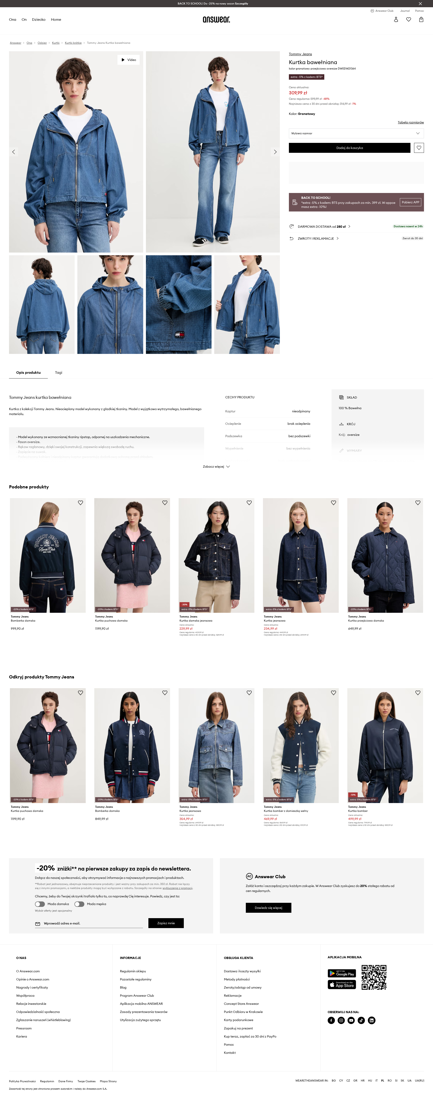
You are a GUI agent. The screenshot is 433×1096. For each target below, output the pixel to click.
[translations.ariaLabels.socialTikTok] (361, 1020)
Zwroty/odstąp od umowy (243, 987)
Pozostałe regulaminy (136, 979)
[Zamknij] (420, 3)
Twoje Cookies (87, 1081)
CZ (348, 1080)
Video (131, 60)
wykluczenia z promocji (177, 888)
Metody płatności (237, 979)
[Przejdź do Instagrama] (341, 1020)
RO (390, 1080)
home (56, 19)
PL (382, 1080)
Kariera (21, 1036)
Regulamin (47, 1081)
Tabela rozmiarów (411, 122)
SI (396, 1080)
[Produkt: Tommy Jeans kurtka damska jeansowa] (216, 555)
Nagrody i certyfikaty (32, 987)
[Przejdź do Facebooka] (331, 1020)
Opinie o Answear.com (32, 979)
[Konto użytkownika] (396, 19)
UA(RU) (419, 1080)
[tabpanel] (216, 424)
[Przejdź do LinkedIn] (371, 1020)
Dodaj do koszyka (349, 148)
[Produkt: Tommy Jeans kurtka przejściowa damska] (385, 555)
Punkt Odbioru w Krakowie (243, 1012)
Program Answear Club (137, 996)
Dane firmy (65, 1081)
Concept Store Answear (241, 1004)
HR (363, 1080)
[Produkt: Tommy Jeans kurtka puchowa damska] (132, 555)
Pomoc (229, 1045)
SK (402, 1080)
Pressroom (24, 1028)
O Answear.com (28, 971)
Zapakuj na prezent (238, 1028)
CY (341, 1080)
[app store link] (342, 984)
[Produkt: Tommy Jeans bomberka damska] (48, 555)
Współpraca (25, 996)
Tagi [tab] (58, 372)
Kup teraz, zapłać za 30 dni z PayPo (250, 1036)
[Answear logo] (216, 19)
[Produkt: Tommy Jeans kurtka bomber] (385, 745)
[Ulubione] (408, 19)
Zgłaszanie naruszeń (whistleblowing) (43, 1020)
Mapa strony (108, 1081)
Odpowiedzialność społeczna (38, 1012)
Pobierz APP (410, 202)
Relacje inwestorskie (31, 1004)
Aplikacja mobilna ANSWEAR (141, 1004)
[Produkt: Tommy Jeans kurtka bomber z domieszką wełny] (301, 745)
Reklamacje (233, 996)
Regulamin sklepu (133, 971)
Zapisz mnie (166, 923)
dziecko (39, 19)
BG (334, 1080)
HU (370, 1080)
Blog (123, 987)
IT (376, 1080)
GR (355, 1080)
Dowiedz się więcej (268, 908)
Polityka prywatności (22, 1081)
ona (12, 19)
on (24, 19)
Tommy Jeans (300, 54)
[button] (356, 133)
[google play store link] (342, 973)
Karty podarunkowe (238, 1020)
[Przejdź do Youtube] (351, 1020)
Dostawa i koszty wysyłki (242, 971)
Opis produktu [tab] (28, 372)
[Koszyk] (421, 19)
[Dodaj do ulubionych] (419, 148)
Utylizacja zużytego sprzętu (140, 1020)
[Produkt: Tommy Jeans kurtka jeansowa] (301, 555)
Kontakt (230, 1053)
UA (410, 1080)
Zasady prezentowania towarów (144, 1012)
